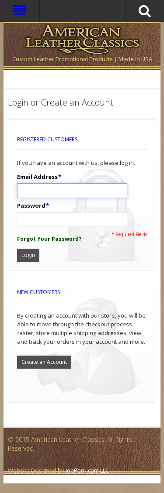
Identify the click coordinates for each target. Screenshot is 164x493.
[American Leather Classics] (82, 38)
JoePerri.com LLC (87, 470)
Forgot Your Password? (49, 239)
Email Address (37, 177)
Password (31, 205)
